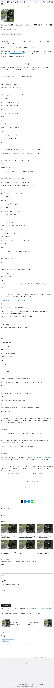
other (37, 677)
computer (27, 677)
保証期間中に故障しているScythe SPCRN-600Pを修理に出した (44, 536)
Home (2, 657)
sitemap (40, 677)
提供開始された (32, 42)
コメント (3, 590)
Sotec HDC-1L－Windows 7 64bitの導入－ (26, 552)
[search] (51, 632)
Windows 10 (10, 42)
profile (19, 677)
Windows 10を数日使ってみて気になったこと (35, 623)
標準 (11, 153)
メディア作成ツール (15, 53)
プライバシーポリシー (8, 639)
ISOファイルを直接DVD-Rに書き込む (23, 153)
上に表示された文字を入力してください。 (10, 584)
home (13, 677)
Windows (15, 29)
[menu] (52, 1)
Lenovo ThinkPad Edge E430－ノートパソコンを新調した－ (45, 552)
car (30, 677)
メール (3, 570)
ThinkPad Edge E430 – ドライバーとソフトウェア (15, 300)
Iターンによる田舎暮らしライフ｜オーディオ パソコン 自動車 (25, 2)
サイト (2, 575)
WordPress (35, 686)
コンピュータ (16, 508)
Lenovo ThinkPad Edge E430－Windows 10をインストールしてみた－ (31, 657)
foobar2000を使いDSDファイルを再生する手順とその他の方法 (27, 536)
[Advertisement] (27, 491)
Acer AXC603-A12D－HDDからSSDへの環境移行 (8, 552)
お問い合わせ (5, 641)
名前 (2, 564)
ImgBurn (24, 149)
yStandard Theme (20, 686)
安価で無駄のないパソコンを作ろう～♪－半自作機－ (8, 536)
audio (23, 677)
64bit (27, 64)
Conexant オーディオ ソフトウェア (11, 317)
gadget (33, 677)
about (16, 677)
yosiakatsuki (26, 686)
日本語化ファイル (31, 149)
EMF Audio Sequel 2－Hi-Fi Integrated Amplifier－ (16, 623)
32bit (23, 64)
